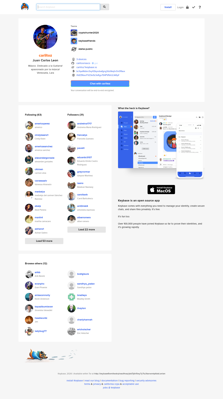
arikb (37, 272)
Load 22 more (86, 229)
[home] (25, 6)
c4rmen (39, 169)
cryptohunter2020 (89, 32)
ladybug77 (41, 331)
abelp (38, 206)
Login (180, 7)
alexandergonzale (44, 158)
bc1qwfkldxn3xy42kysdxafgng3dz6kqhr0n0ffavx (100, 71)
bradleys (82, 295)
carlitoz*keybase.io (86, 67)
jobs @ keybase (111, 387)
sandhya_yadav (86, 284)
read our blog (92, 380)
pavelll (81, 148)
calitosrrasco (83, 63)
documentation (109, 380)
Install (168, 7)
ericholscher (84, 329)
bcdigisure (83, 274)
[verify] (193, 7)
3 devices (81, 59)
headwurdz (41, 318)
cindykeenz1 (41, 135)
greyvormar (83, 172)
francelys (82, 135)
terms (87, 384)
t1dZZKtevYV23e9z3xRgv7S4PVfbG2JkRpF (97, 75)
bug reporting (127, 380)
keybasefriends (87, 41)
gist (96, 63)
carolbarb (82, 194)
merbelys (40, 191)
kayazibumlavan (44, 306)
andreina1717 (84, 123)
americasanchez (43, 146)
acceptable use (130, 384)
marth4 (39, 217)
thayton (81, 308)
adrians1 (39, 229)
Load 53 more (44, 241)
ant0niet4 (82, 206)
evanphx (39, 284)
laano (80, 183)
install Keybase (75, 380)
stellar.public (86, 49)
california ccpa (111, 384)
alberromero (84, 217)
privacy (97, 384)
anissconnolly (42, 295)
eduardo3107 (84, 157)
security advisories (146, 380)
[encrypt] (187, 7)
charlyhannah (84, 319)
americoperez (42, 123)
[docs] (200, 7)
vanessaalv (41, 181)
